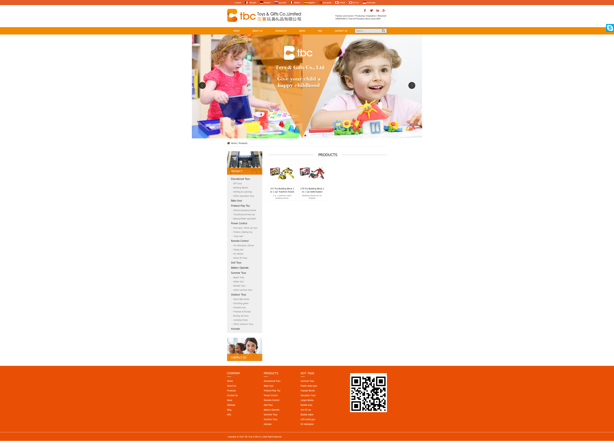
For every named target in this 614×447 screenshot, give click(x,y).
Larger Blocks (307, 400)
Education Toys (308, 395)
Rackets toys (239, 307)
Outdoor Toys (238, 294)
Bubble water (307, 414)
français (252, 2)
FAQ (320, 30)
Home (236, 30)
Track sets (238, 236)
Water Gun (238, 281)
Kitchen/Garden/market (244, 210)
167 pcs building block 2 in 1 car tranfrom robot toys (282, 190)
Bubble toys (306, 405)
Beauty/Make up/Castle (244, 218)
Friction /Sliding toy (242, 232)
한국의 (356, 2)
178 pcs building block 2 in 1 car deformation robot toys (312, 190)
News (302, 30)
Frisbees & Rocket (242, 311)
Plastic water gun (309, 385)
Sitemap (231, 405)
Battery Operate (239, 267)
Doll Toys (236, 262)
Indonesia (371, 2)
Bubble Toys (239, 285)
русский (282, 2)
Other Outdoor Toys (243, 324)
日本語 (342, 2)
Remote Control (240, 240)
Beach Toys (238, 277)
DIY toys (237, 183)
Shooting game (240, 303)
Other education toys (243, 195)
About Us (257, 30)
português (327, 2)
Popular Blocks (308, 390)
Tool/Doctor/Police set (244, 214)
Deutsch (267, 2)
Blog (229, 409)
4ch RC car (306, 409)
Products (280, 30)
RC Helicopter (307, 424)
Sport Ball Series (241, 299)
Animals (235, 328)
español (311, 2)
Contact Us (341, 30)
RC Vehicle (238, 253)
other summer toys (242, 289)
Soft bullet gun (308, 419)
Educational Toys (240, 178)
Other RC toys (240, 258)
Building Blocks (240, 187)
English (238, 2)
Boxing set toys (240, 315)
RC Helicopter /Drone (243, 245)
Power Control (239, 223)
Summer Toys (238, 272)
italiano (297, 2)
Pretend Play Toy (240, 205)
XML (229, 414)
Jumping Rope (240, 320)
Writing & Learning (242, 191)
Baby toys (236, 200)
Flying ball (238, 249)
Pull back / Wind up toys (245, 227)
